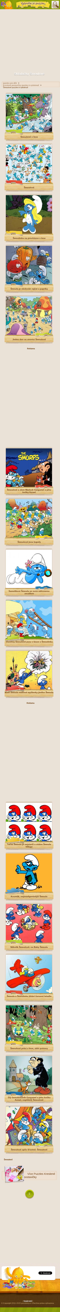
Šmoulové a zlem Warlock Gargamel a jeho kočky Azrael (29, 491)
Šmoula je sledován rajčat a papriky (29, 289)
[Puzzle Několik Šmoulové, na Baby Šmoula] (29, 942)
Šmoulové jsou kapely (29, 542)
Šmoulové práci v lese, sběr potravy (29, 1048)
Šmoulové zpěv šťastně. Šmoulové (29, 1149)
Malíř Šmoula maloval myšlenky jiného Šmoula (29, 692)
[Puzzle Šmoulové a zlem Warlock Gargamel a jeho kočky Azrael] (29, 486)
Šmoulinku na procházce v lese (29, 238)
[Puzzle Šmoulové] (29, 182)
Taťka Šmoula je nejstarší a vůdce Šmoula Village (29, 845)
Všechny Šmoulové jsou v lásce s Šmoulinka (29, 642)
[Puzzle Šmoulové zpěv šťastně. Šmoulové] (29, 1144)
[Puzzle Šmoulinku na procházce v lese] (29, 233)
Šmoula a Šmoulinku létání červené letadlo (29, 996)
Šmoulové (29, 187)
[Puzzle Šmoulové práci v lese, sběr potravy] (29, 1043)
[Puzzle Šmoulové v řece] (29, 132)
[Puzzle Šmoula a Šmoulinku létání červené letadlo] (29, 992)
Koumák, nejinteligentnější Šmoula (29, 896)
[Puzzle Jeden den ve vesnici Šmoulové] (29, 334)
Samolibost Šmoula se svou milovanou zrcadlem (29, 592)
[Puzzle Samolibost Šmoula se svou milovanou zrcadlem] (29, 587)
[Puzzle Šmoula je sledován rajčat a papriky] (29, 284)
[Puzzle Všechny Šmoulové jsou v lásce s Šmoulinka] (29, 638)
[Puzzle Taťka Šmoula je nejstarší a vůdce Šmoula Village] (29, 841)
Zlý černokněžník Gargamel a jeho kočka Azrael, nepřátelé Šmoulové (29, 1098)
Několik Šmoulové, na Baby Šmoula (29, 947)
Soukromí (28, 1301)
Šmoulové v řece (29, 137)
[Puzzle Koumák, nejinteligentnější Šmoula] (29, 891)
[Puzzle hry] (6, 4)
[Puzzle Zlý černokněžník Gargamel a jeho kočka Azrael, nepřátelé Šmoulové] (29, 1094)
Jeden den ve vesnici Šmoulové (29, 339)
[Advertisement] (30, 40)
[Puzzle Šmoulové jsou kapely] (29, 537)
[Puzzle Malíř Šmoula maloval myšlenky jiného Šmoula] (29, 689)
